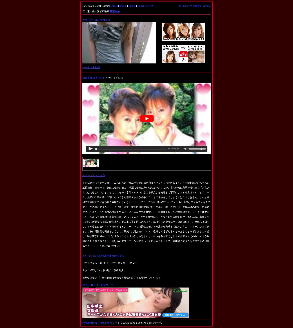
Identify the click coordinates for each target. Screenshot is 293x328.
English (114, 6)
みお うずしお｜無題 (93, 175)
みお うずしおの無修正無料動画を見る (103, 255)
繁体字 (123, 6)
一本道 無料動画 (91, 67)
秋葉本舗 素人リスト (93, 77)
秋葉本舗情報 (89, 323)
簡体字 (132, 6)
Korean (141, 6)
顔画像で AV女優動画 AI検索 (195, 6)
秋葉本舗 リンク (108, 323)
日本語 (150, 6)
